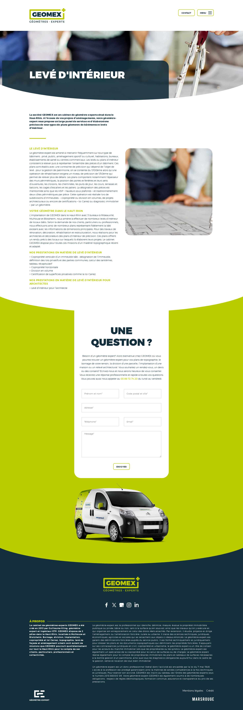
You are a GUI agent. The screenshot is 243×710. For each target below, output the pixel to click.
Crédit (210, 691)
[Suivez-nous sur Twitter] (114, 608)
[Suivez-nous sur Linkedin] (136, 608)
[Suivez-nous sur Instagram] (129, 608)
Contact (186, 13)
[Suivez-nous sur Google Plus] (121, 608)
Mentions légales (192, 691)
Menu (203, 13)
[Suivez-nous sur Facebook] (106, 608)
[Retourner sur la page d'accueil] (47, 15)
